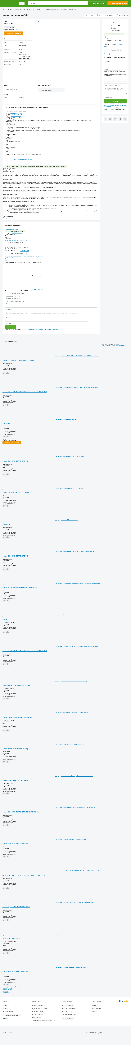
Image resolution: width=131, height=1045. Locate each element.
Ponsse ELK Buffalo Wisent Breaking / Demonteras (19, 587)
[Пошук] (30, 3)
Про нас (5, 1005)
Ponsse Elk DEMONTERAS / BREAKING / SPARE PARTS (21, 812)
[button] (86, 15)
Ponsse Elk (6, 423)
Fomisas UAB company (11, 229)
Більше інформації (109, 54)
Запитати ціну (10, 27)
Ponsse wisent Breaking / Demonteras (15, 780)
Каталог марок (36, 1017)
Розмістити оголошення (12, 442)
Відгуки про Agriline (37, 1014)
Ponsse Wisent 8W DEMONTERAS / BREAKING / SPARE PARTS (24, 392)
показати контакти (17, 113)
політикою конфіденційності (36, 329)
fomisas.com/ (9, 257)
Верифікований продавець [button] (16, 231)
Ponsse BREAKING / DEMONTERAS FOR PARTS (19, 360)
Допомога (5, 1008)
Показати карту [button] (36, 276)
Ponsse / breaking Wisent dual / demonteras (17, 717)
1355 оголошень (17, 233)
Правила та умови (37, 1005)
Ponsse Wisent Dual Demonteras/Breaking (16, 685)
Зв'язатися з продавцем (14, 33)
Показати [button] (17, 251)
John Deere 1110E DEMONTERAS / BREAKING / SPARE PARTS (24, 875)
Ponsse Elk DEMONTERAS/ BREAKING (15, 461)
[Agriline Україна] (10, 3)
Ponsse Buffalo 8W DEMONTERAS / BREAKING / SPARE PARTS (24, 651)
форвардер (22, 45)
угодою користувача (52, 329)
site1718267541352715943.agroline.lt (16, 240)
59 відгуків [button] (8, 238)
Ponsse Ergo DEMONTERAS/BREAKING (16, 843)
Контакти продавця (8, 1011)
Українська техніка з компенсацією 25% (43, 1020)
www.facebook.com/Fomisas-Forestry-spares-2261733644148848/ (24, 256)
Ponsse (21, 38)
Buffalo (21, 42)
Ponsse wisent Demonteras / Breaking (15, 749)
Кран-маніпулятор (11, 89)
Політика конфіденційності (40, 1008)
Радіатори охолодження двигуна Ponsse (113, 345)
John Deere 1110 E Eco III (11, 938)
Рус (7, 1018)
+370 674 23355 (24, 251)
